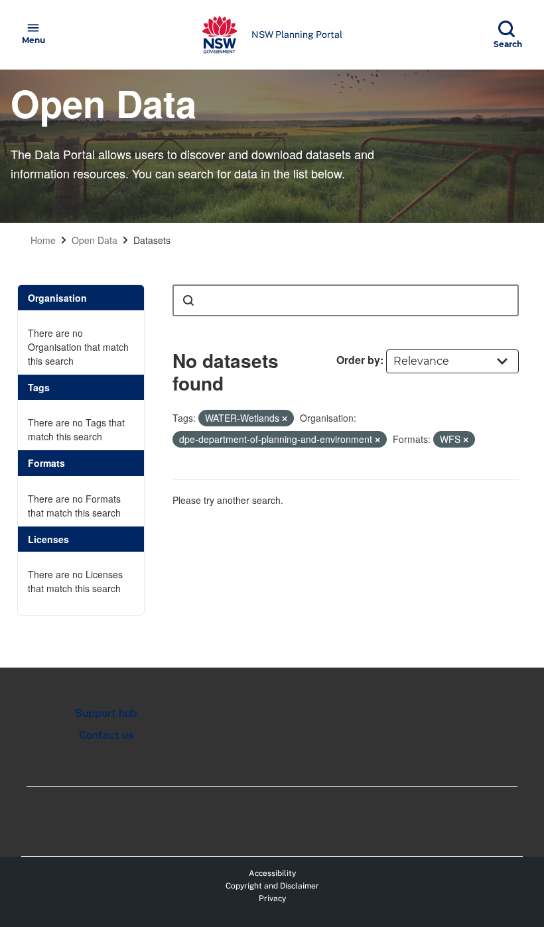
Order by (358, 359)
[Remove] (284, 418)
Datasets (151, 240)
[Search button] (188, 300)
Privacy (272, 898)
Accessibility (272, 873)
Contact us (106, 735)
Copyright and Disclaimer (272, 886)
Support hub (106, 713)
